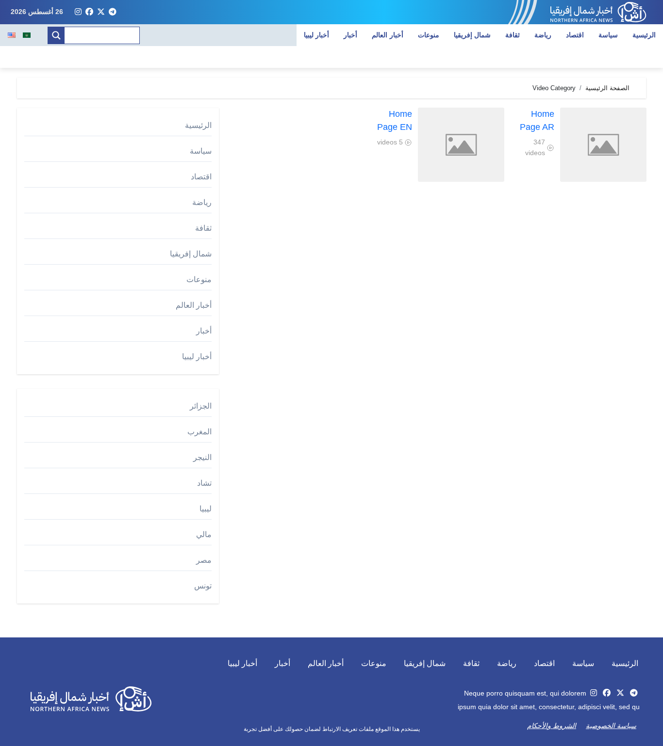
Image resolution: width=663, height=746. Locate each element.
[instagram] (78, 12)
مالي (204, 534)
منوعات (428, 35)
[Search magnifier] (56, 35)
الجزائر (201, 406)
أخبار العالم (387, 35)
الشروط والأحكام (551, 726)
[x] (101, 12)
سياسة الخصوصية (611, 726)
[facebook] (89, 12)
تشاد (204, 483)
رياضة (542, 35)
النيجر (202, 457)
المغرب (199, 432)
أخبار (350, 35)
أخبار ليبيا (317, 35)
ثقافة (512, 35)
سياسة (608, 35)
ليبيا (205, 509)
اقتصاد (575, 35)
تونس (203, 586)
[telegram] (112, 12)
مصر (204, 560)
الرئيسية (644, 35)
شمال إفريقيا (472, 35)
